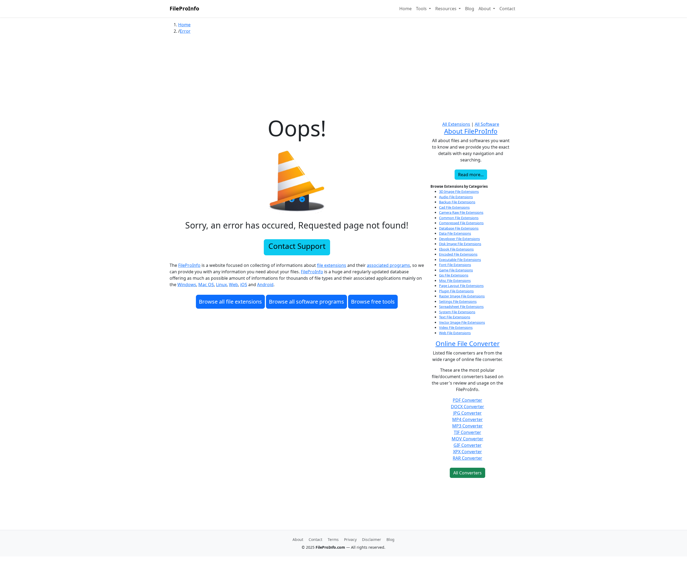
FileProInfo (184, 8)
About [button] (485, 9)
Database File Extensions (458, 228)
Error (185, 31)
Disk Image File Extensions (460, 243)
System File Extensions (457, 311)
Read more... (471, 175)
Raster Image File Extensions (462, 296)
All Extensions (456, 124)
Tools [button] (422, 9)
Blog (469, 9)
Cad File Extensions (454, 207)
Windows (186, 284)
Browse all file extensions (230, 301)
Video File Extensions (456, 327)
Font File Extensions (455, 264)
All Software (487, 124)
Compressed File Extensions (461, 222)
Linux (221, 284)
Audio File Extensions (456, 196)
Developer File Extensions (459, 238)
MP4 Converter (467, 419)
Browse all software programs (306, 301)
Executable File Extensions (460, 259)
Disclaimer (371, 539)
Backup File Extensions (457, 202)
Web (233, 284)
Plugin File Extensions (456, 291)
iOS (243, 284)
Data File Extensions (455, 233)
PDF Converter (467, 400)
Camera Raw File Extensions (461, 212)
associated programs (388, 265)
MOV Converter (467, 439)
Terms (333, 539)
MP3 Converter (467, 426)
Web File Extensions (455, 332)
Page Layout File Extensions (461, 285)
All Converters (467, 473)
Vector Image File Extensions (462, 322)
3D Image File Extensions (459, 191)
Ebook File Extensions (456, 249)
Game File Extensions (456, 270)
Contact (507, 9)
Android (265, 284)
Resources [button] (446, 9)
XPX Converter (467, 452)
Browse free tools (373, 301)
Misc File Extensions (455, 280)
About (298, 539)
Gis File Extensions (453, 275)
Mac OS (206, 284)
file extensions (331, 265)
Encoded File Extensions (458, 254)
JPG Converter (467, 413)
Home (405, 9)
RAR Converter (467, 458)
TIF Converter (467, 432)
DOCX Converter (467, 407)
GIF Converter (468, 445)
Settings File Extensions (458, 301)
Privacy (350, 539)
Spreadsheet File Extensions (461, 306)
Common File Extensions (458, 217)
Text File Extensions (454, 317)
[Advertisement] (343, 77)
